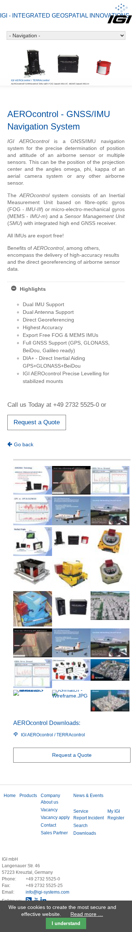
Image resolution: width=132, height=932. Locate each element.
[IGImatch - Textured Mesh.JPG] (32, 700)
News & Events (88, 795)
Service (80, 811)
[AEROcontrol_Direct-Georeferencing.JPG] (71, 480)
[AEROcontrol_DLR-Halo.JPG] (71, 510)
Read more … (86, 914)
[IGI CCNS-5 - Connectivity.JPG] (71, 670)
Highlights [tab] (32, 289)
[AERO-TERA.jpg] (71, 540)
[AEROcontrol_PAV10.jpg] (110, 572)
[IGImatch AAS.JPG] (110, 700)
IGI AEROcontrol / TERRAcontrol (53, 734)
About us (49, 802)
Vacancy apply (55, 817)
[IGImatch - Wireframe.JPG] (71, 700)
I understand (66, 923)
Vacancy (49, 809)
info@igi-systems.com (47, 892)
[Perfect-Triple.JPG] (32, 541)
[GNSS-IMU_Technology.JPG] (32, 480)
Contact (48, 825)
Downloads (84, 833)
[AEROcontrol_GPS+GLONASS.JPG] (32, 510)
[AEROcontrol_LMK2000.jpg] (71, 573)
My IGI (113, 811)
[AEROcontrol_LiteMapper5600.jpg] (32, 571)
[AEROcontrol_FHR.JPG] (110, 510)
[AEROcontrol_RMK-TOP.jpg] (32, 609)
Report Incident (88, 817)
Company (50, 795)
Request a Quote (37, 422)
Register (115, 817)
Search (80, 825)
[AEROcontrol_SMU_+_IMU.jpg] (71, 605)
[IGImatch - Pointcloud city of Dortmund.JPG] (110, 670)
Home (10, 795)
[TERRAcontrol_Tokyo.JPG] (110, 605)
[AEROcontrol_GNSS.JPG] (110, 480)
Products (28, 795)
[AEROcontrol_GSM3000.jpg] (110, 541)
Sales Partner (54, 832)
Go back (23, 444)
